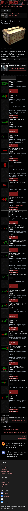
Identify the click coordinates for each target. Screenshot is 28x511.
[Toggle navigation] (25, 2)
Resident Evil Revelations (10, 6)
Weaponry (19, 6)
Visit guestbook (5, 469)
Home (2, 6)
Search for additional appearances (14, 432)
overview (11, 429)
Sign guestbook (5, 471)
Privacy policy (4, 484)
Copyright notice (5, 482)
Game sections (5, 10)
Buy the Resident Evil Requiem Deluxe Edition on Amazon (17, 14)
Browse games (4, 467)
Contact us (3, 465)
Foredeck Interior (19, 205)
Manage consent (5, 480)
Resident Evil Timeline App (7, 473)
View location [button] (14, 90)
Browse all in (14, 431)
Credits (2, 486)
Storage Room (18, 191)
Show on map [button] (14, 91)
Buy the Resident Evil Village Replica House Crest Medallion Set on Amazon (17, 69)
